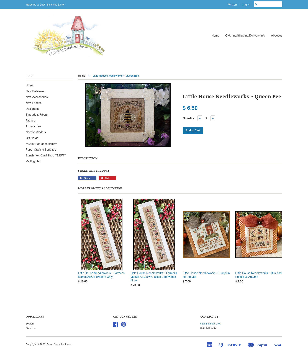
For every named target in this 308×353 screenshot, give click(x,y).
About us (276, 35)
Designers (32, 109)
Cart (234, 4)
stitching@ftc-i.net (210, 323)
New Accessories (37, 97)
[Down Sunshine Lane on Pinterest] (123, 325)
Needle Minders (36, 132)
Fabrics (30, 120)
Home (215, 35)
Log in (246, 4)
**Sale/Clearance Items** (41, 144)
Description (87, 158)
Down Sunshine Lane (59, 344)
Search (30, 323)
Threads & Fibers (37, 114)
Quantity (188, 118)
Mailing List (33, 161)
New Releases (35, 91)
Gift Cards (32, 138)
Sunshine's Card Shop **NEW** (46, 155)
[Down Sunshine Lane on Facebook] (115, 325)
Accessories (33, 126)
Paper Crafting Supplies (41, 149)
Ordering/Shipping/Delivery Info (245, 35)
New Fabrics (34, 103)
